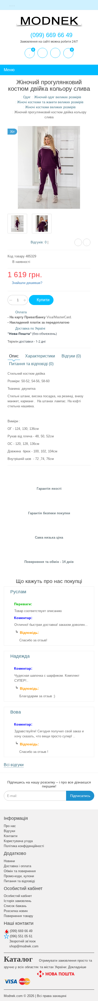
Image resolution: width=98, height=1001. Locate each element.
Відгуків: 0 (38, 242)
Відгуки (9, 831)
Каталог (18, 959)
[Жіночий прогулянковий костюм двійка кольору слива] (17, 223)
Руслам (18, 591)
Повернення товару (18, 916)
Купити (43, 300)
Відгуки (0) (71, 356)
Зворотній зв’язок (22, 941)
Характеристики (40, 356)
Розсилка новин (16, 911)
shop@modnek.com (23, 946)
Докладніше (77, 967)
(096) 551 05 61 (20, 936)
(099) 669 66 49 (20, 931)
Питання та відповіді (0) (31, 364)
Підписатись (80, 796)
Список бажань (15, 906)
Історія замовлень (17, 901)
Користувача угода (18, 841)
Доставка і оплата (17, 866)
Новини (9, 861)
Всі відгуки (14, 765)
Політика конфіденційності (24, 846)
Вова (15, 712)
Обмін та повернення (20, 871)
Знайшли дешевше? (26, 283)
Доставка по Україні (30, 328)
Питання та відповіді (19, 881)
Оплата (21, 312)
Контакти (10, 836)
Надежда (20, 656)
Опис (14, 356)
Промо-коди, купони (19, 876)
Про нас (10, 826)
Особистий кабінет (18, 896)
